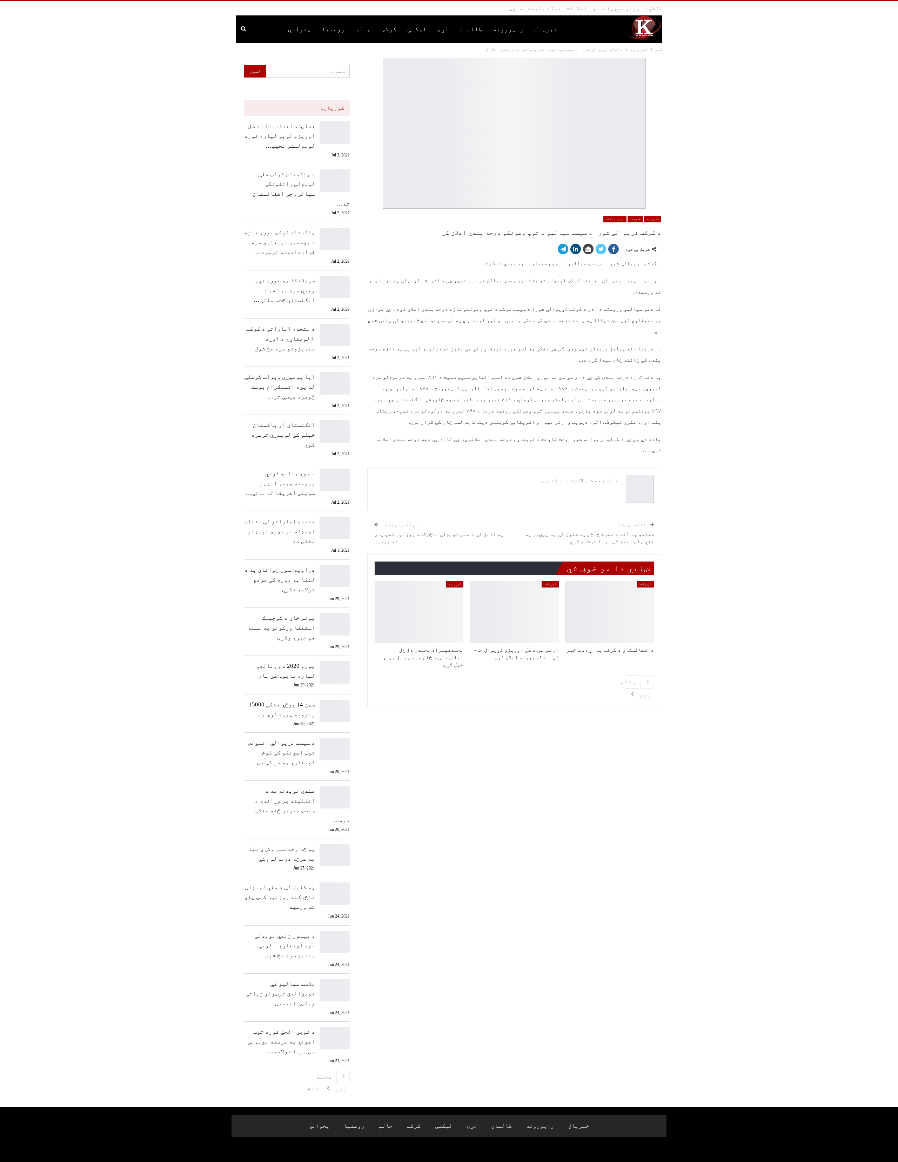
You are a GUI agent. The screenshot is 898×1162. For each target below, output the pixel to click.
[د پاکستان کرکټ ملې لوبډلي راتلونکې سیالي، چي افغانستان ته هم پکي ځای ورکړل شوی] (335, 180)
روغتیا (333, 29)
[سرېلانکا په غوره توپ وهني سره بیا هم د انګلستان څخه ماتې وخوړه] (335, 287)
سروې (516, 8)
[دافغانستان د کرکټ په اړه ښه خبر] (609, 612)
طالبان (470, 29)
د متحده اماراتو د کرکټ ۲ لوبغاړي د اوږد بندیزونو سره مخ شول (280, 338)
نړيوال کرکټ (615, 219)
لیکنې (417, 29)
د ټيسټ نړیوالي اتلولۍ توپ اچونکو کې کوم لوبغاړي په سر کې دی (281, 752)
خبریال (545, 29)
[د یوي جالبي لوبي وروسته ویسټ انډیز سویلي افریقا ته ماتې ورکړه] (335, 480)
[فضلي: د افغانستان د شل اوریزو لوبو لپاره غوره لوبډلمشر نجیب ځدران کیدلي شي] (335, 132)
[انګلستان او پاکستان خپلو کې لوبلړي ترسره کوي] (335, 431)
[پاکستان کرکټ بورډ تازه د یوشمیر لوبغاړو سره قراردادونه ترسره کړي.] (335, 239)
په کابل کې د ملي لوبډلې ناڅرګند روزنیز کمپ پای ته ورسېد (279, 897)
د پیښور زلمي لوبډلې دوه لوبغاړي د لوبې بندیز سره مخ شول (285, 945)
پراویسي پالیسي (615, 8)
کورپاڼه (652, 219)
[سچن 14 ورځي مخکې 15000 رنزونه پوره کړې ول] (335, 711)
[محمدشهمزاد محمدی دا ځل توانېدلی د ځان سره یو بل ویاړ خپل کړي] (419, 612)
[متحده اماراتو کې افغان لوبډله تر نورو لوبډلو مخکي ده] (335, 528)
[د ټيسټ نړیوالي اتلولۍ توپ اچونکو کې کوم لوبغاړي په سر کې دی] (335, 749)
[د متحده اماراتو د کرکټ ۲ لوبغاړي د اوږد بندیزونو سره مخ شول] (335, 335)
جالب (363, 29)
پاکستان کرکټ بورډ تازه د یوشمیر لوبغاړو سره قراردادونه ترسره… (279, 242)
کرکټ (389, 29)
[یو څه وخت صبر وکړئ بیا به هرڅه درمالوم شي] (335, 855)
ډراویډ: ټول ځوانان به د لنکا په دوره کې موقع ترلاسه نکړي (279, 579)
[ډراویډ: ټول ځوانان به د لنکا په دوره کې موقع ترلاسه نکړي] (335, 576)
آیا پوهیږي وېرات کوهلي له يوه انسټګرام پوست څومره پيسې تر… (279, 387)
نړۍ (443, 29)
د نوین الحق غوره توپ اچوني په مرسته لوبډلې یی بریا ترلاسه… (281, 1041)
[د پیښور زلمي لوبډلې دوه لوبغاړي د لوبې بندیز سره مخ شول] (335, 942)
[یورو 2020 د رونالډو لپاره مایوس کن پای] (335, 672)
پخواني (299, 29)
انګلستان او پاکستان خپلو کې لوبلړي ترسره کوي (283, 435)
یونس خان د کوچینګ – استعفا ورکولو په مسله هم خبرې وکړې (281, 627)
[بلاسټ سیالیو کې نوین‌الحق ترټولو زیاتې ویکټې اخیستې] (335, 990)
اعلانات (576, 8)
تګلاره (653, 8)
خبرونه (635, 219)
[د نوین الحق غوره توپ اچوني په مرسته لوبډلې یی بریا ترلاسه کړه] (335, 1038)
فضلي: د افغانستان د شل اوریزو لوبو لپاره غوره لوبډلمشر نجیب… (279, 136)
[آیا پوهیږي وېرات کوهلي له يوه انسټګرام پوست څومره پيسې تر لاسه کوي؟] (335, 383)
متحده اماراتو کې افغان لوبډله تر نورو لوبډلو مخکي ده (279, 531)
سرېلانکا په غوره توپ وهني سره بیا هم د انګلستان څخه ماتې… (284, 290)
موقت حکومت (544, 8)
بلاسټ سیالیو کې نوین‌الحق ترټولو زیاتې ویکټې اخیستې (280, 993)
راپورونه (508, 29)
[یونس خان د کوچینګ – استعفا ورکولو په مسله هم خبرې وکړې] (335, 624)
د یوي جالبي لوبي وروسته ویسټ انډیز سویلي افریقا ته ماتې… (280, 483)
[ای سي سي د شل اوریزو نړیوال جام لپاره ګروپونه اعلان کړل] (514, 612)
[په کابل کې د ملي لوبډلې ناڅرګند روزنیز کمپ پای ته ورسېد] (335, 893)
